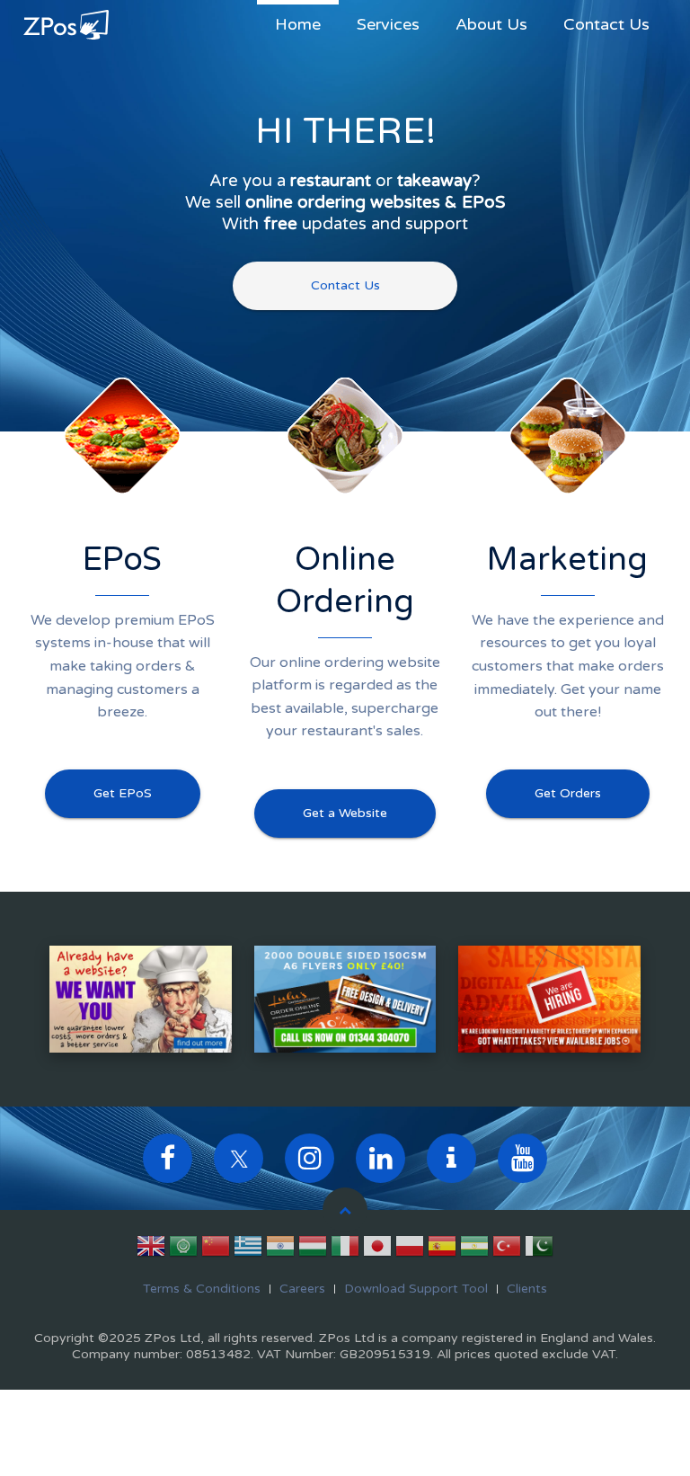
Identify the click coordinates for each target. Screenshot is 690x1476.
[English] (151, 1249)
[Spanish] (442, 1249)
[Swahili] (474, 1249)
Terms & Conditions (202, 1288)
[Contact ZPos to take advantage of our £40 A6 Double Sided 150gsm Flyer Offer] (345, 999)
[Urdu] (539, 1249)
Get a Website (345, 813)
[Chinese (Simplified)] (215, 1249)
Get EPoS (122, 793)
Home (298, 24)
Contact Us (606, 24)
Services (388, 24)
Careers (302, 1288)
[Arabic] (183, 1249)
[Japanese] (377, 1249)
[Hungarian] (312, 1249)
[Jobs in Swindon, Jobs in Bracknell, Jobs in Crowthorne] (549, 999)
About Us (491, 24)
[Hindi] (280, 1249)
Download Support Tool (416, 1288)
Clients (527, 1288)
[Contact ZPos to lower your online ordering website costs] (140, 999)
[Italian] (345, 1249)
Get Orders (568, 793)
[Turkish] (506, 1249)
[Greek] (248, 1249)
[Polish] (409, 1249)
